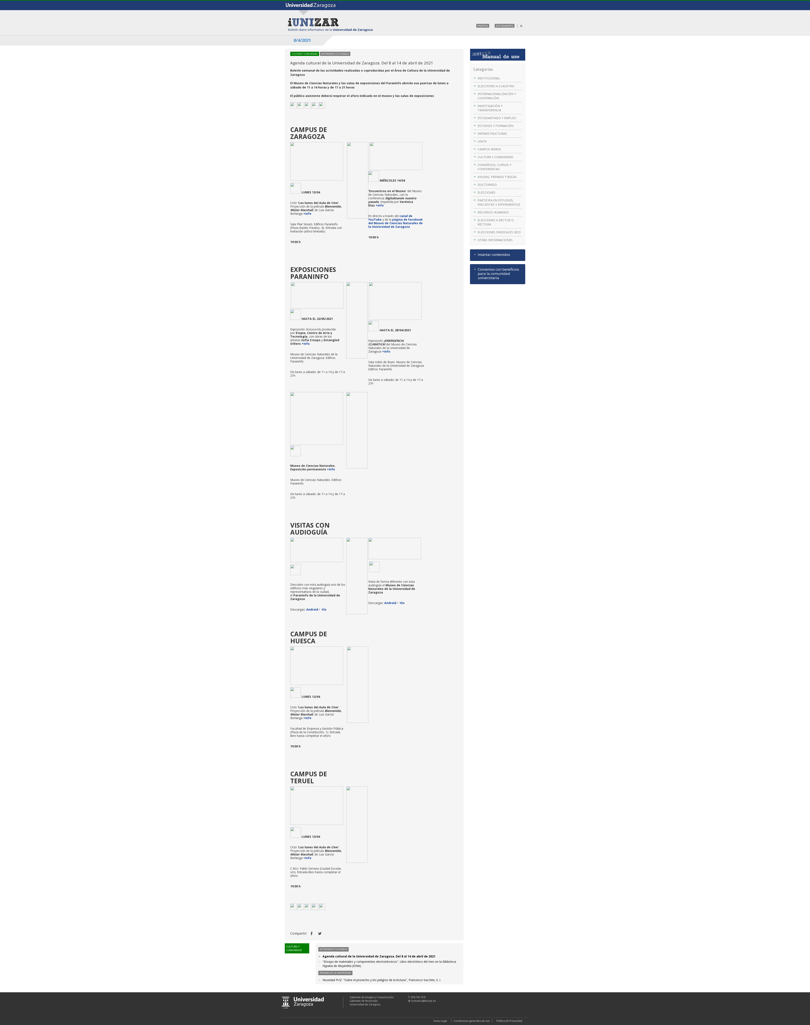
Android (312, 609)
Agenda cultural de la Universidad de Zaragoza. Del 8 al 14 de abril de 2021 (379, 956)
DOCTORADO (487, 185)
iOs (324, 609)
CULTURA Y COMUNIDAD (495, 157)
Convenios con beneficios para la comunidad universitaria (498, 273)
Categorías (483, 69)
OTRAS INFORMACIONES (495, 240)
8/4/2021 (302, 40)
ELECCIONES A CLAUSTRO (496, 86)
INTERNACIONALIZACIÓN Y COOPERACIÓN (497, 96)
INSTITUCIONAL (489, 78)
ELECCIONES (486, 192)
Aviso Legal (440, 1021)
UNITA (482, 141)
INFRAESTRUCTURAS (492, 134)
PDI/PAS (483, 26)
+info (307, 214)
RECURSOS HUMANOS (493, 212)
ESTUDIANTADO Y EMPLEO (497, 118)
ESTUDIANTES (504, 26)
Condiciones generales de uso (472, 1021)
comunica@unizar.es (423, 1001)
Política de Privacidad (509, 1021)
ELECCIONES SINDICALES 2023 (499, 232)
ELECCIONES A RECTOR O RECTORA (496, 222)
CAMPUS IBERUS (489, 149)
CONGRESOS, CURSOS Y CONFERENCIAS (494, 167)
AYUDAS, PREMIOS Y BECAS (497, 177)
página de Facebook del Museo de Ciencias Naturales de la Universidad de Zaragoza (395, 223)
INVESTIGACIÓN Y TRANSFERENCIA (490, 108)
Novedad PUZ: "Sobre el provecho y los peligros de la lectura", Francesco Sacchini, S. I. (382, 980)
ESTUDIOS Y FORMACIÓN (495, 126)
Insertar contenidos (494, 255)
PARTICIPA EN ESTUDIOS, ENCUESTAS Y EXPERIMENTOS (499, 202)
